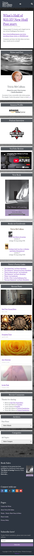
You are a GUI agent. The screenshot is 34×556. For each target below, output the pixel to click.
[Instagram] (9, 490)
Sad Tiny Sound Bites (9, 309)
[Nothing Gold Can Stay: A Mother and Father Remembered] (6, 249)
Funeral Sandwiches (23, 408)
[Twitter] (6, 490)
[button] (20, 4)
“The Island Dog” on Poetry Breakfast (15, 268)
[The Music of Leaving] (10, 237)
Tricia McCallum (7, 3)
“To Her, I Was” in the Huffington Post (15, 278)
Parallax (19, 404)
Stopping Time (7, 334)
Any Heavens (6, 360)
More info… (4, 474)
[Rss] (17, 490)
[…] (29, 97)
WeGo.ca (17, 553)
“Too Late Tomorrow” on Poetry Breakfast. (16, 280)
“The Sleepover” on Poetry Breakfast (15, 274)
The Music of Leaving (19, 237)
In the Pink (5, 385)
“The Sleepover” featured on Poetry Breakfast (17, 270)
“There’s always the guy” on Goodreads (15, 272)
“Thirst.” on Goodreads (11, 276)
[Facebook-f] (2, 490)
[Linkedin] (13, 490)
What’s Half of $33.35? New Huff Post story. (15, 19)
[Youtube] (20, 490)
